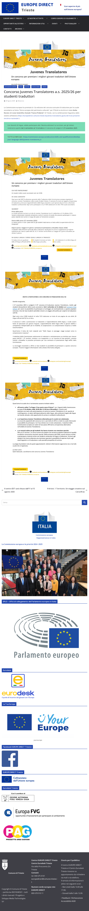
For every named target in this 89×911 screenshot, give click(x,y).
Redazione (21, 101)
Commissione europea (44, 535)
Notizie (27, 86)
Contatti (7, 29)
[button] (23, 18)
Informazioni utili (37, 24)
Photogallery (71, 24)
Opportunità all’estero (13, 24)
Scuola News (36, 86)
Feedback (66, 898)
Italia (20, 86)
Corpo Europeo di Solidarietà (63, 18)
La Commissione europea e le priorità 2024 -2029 (22, 544)
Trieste (44, 86)
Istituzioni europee (10, 86)
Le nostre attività (36, 18)
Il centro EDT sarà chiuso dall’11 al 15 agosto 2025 (19, 490)
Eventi (55, 24)
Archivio (18, 29)
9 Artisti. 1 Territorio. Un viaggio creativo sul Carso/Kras (66, 490)
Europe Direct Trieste (12, 18)
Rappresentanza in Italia (46, 538)
